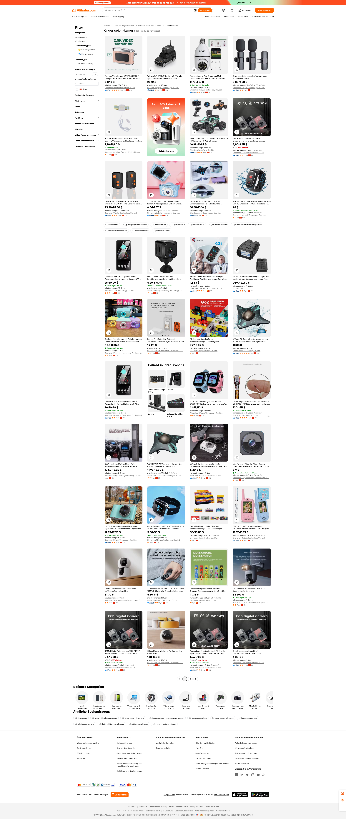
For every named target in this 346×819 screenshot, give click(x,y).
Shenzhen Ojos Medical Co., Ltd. (246, 415)
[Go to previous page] (179, 679)
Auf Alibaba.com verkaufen (246, 743)
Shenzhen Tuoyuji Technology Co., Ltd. (206, 90)
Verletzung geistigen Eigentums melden (212, 763)
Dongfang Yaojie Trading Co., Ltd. (203, 351)
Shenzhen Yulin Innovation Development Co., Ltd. (166, 351)
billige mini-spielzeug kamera (106, 718)
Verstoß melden (202, 769)
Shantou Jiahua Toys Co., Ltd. (202, 150)
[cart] (232, 11)
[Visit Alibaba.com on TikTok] (263, 774)
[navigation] (86, 352)
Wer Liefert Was (212, 807)
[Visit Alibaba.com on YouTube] (258, 774)
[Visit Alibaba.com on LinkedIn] (242, 774)
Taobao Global (182, 807)
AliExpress (132, 807)
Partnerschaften (242, 763)
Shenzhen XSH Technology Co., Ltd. (119, 290)
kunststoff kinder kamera (117, 231)
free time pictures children (165, 724)
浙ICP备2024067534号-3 (242, 815)
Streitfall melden (202, 753)
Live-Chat (199, 748)
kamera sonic (113, 225)
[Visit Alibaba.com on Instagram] (252, 774)
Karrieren (81, 758)
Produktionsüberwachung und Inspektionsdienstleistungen (129, 764)
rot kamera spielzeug (140, 724)
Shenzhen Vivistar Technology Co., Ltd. (121, 213)
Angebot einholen (163, 748)
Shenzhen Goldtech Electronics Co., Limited (123, 415)
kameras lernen (198, 225)
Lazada (171, 807)
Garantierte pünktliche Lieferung (130, 753)
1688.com (143, 807)
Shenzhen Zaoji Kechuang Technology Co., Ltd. (166, 290)
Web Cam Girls (160, 225)
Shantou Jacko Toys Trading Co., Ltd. (205, 213)
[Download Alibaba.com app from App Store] (240, 794)
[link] (342, 793)
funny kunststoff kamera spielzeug (248, 225)
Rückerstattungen (203, 758)
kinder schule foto (142, 231)
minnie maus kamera (86, 724)
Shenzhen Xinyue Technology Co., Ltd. (249, 88)
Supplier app (169, 795)
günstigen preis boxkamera (136, 225)
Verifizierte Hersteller (165, 743)
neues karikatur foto (220, 225)
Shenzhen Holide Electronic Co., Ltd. (120, 88)
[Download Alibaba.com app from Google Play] (260, 794)
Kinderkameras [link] (172, 25)
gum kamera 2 (179, 225)
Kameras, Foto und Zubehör (150, 25)
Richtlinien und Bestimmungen (129, 771)
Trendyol (199, 807)
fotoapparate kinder (199, 718)
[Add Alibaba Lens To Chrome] (120, 794)
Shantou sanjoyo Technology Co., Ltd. (163, 88)
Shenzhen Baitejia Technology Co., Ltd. (163, 213)
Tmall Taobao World (157, 807)
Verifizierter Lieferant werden (247, 758)
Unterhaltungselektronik (124, 25)
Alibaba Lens (82, 795)
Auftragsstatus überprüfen (246, 753)
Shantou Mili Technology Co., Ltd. (246, 351)
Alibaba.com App (221, 795)
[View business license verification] (197, 815)
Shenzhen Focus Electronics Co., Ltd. (248, 153)
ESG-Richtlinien (83, 753)
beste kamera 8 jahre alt (224, 718)
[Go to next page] (195, 679)
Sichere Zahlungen (124, 743)
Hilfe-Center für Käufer (205, 743)
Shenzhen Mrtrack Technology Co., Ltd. (249, 215)
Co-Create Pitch (84, 748)
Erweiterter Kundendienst (127, 758)
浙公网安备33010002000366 (217, 815)
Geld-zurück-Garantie (126, 748)
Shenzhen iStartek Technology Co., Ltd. (206, 288)
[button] (195, 10)
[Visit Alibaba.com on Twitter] (247, 774)
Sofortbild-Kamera (163, 231)
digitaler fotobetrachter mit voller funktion (168, 718)
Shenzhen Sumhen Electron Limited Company (123, 152)
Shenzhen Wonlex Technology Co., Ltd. (206, 413)
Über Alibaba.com (85, 737)
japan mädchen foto (249, 718)
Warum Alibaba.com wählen (88, 743)
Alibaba (107, 25)
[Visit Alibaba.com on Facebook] (236, 774)
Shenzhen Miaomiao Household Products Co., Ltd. (123, 353)
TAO (192, 807)
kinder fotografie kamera (134, 718)
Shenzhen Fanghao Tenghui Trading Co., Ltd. (123, 475)
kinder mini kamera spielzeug (113, 724)
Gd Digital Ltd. (238, 288)
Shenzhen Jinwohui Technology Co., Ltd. (164, 475)
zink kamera (82, 718)
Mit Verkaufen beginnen (245, 748)
